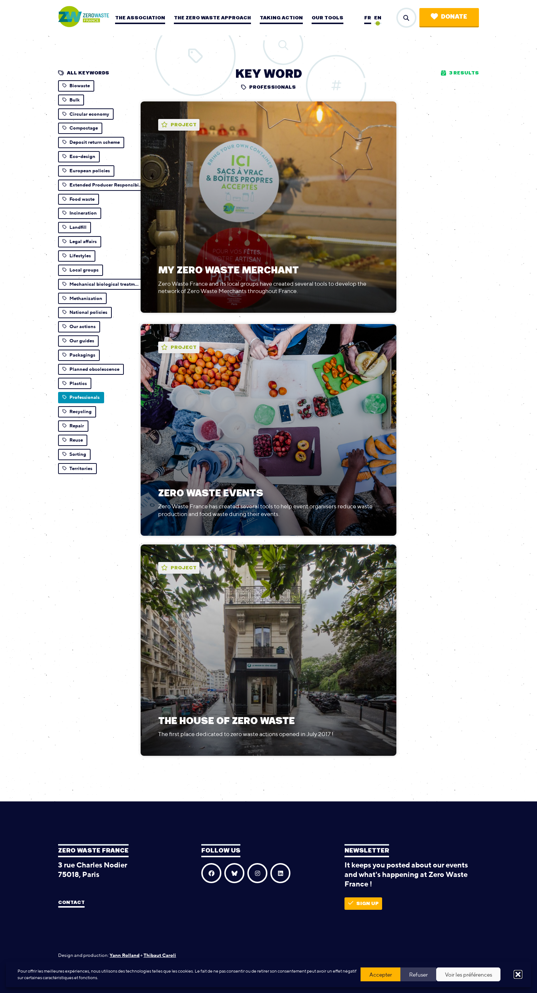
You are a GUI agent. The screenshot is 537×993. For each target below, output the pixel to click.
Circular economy (89, 114)
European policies (89, 170)
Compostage (83, 128)
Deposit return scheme (94, 142)
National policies (88, 312)
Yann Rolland (125, 955)
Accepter (380, 974)
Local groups (84, 270)
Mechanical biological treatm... (103, 284)
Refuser (418, 974)
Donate (454, 16)
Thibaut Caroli (160, 955)
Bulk (74, 100)
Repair (76, 425)
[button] (518, 974)
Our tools (327, 18)
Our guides (81, 340)
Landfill (78, 227)
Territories (80, 468)
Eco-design (82, 156)
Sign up (367, 904)
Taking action (281, 18)
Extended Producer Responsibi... (105, 185)
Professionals (84, 397)
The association (140, 18)
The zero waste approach (212, 18)
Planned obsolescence (94, 369)
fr (367, 18)
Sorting (77, 454)
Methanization (85, 298)
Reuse (76, 440)
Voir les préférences (468, 974)
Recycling (80, 411)
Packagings (82, 355)
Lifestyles (80, 255)
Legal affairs (83, 241)
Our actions (82, 326)
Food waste (82, 199)
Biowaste (79, 85)
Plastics (78, 383)
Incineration (83, 213)
